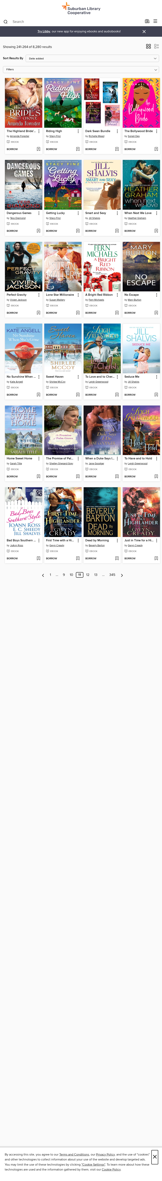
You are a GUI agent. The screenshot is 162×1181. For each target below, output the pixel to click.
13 (95, 575)
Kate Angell (16, 381)
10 (71, 575)
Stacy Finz (55, 136)
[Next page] (122, 575)
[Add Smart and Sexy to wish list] (116, 231)
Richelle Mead (96, 136)
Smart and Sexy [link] (95, 213)
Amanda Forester (19, 136)
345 (112, 575)
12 (87, 575)
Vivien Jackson (18, 299)
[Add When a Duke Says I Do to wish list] (116, 476)
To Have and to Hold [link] (138, 458)
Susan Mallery (57, 299)
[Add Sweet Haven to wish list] (77, 395)
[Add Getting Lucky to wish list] (77, 231)
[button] (148, 48)
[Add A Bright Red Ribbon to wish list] (116, 313)
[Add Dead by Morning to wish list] (116, 558)
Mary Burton (134, 299)
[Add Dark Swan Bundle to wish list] (116, 149)
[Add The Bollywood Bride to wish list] (156, 149)
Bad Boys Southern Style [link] (22, 540)
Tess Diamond (17, 218)
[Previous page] (43, 575)
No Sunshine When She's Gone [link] (22, 377)
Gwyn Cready (56, 545)
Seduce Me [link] (131, 377)
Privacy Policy (105, 1155)
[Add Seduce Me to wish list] (156, 395)
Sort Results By (13, 58)
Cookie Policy (111, 1170)
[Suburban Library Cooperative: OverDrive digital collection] (81, 8)
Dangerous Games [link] (19, 213)
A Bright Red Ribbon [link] (99, 295)
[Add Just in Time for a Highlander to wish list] (156, 558)
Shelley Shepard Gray (61, 463)
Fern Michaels (96, 299)
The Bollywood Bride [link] (138, 131)
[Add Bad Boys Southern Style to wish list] (38, 558)
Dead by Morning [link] (97, 540)
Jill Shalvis (94, 218)
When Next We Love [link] (138, 213)
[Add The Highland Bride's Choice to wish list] (38, 149)
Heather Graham (137, 218)
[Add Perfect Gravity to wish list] (38, 313)
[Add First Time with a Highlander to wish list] (77, 558)
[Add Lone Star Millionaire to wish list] (77, 313)
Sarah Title (16, 463)
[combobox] (73, 21)
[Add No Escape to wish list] (156, 313)
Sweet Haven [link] (55, 377)
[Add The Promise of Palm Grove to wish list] (77, 476)
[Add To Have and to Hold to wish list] (156, 476)
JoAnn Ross (16, 545)
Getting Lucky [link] (55, 213)
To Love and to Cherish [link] (100, 377)
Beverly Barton (97, 545)
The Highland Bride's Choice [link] (22, 131)
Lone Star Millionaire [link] (60, 295)
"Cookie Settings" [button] (93, 1165)
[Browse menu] (155, 21)
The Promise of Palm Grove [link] (61, 458)
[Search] (5, 21)
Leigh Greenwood (98, 381)
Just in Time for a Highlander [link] (139, 540)
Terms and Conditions (74, 1155)
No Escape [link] (131, 295)
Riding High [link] (54, 131)
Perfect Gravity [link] (16, 295)
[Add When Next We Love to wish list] (156, 231)
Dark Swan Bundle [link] (97, 131)
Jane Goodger (96, 463)
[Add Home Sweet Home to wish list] (38, 476)
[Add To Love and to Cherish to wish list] (116, 395)
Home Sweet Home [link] (19, 458)
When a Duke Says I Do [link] (100, 458)
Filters (10, 69)
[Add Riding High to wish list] (77, 149)
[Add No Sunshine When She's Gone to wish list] (38, 395)
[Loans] (147, 22)
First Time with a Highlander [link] (61, 540)
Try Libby (44, 31)
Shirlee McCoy (57, 381)
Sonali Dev (134, 136)
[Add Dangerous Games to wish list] (38, 231)
